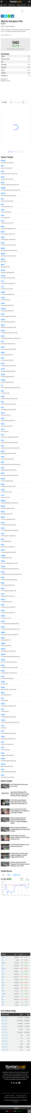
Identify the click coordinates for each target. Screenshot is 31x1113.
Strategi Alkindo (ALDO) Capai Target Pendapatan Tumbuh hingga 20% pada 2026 (19, 855)
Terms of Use (9, 1095)
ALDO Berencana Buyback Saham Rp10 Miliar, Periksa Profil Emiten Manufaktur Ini (18, 801)
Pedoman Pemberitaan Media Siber (14, 1097)
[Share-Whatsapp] (9, 16)
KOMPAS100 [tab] (16, 875)
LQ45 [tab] (8, 875)
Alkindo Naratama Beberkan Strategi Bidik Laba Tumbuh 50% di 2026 (20, 829)
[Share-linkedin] (12, 16)
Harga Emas (11, 5)
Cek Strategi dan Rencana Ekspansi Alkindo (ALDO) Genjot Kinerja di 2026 (19, 837)
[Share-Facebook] (2, 16)
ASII (9, 1111)
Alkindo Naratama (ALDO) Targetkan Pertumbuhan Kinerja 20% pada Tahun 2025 (19, 864)
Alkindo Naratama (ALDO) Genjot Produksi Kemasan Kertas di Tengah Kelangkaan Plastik (18, 820)
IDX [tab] (3, 875)
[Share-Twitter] (5, 16)
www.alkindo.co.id (6, 35)
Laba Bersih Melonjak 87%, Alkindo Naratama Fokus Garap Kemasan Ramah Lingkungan (19, 793)
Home (5, 5)
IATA (17, 1111)
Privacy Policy (21, 1095)
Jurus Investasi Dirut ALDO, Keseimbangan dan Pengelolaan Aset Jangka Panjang (19, 810)
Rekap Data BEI (21, 5)
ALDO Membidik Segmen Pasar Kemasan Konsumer (19, 845)
